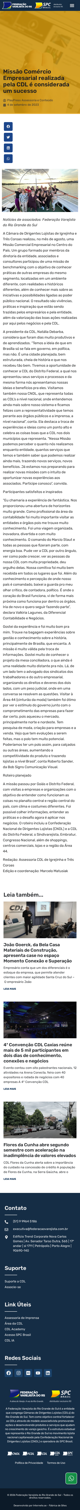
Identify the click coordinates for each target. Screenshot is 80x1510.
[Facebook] (9, 1373)
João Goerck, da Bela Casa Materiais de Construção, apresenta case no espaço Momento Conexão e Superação (37, 953)
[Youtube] (38, 1373)
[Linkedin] (48, 1373)
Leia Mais (9, 988)
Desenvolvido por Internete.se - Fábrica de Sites (40, 1505)
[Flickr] (28, 1373)
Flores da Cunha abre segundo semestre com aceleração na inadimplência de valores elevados (39, 1150)
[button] (72, 5)
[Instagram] (18, 1373)
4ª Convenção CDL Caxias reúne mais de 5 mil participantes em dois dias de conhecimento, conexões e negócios (37, 1053)
